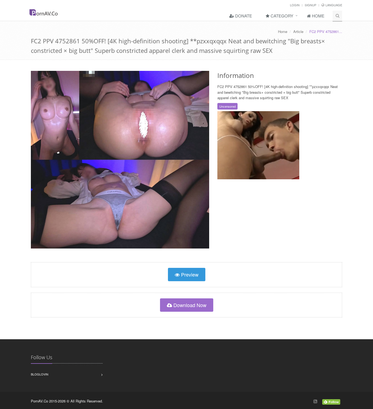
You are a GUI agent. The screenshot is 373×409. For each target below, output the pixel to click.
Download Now (189, 304)
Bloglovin (39, 374)
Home (317, 16)
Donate (243, 16)
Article (298, 31)
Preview (189, 274)
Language (333, 5)
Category (281, 16)
